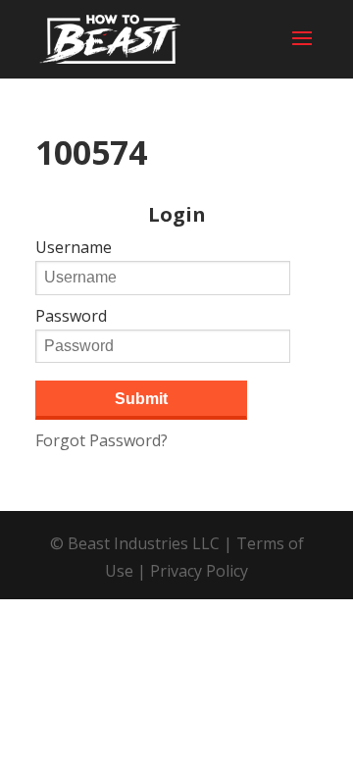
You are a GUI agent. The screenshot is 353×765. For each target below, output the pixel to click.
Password (71, 316)
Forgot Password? (101, 440)
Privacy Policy (199, 571)
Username (73, 247)
